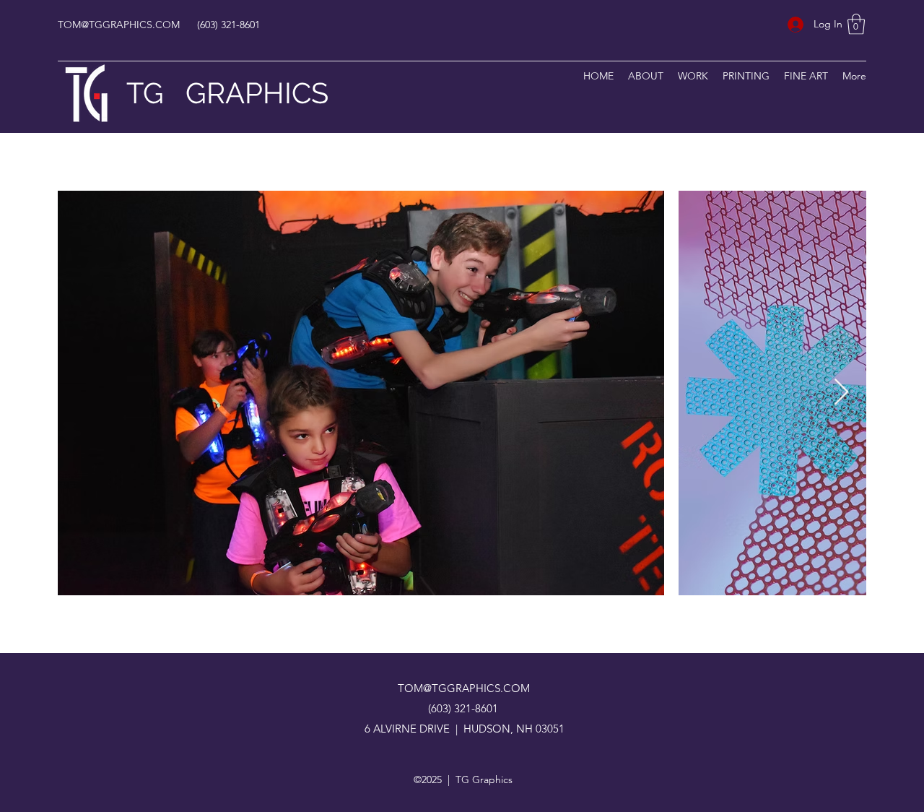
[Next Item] (841, 393)
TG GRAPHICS (227, 93)
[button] (856, 24)
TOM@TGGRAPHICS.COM (119, 24)
